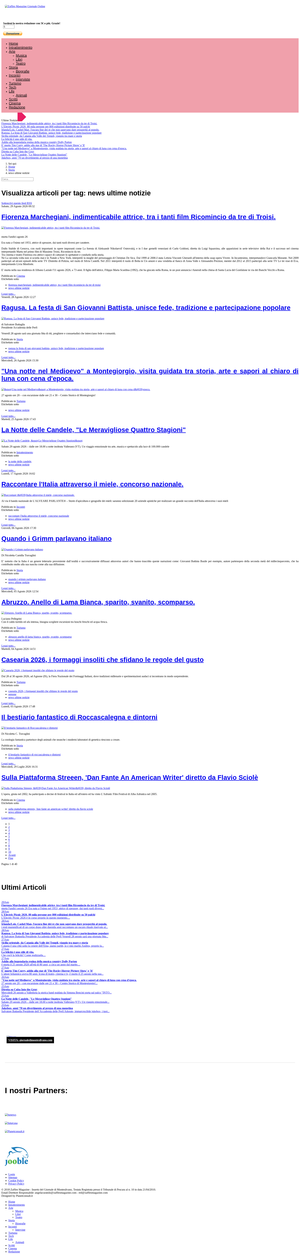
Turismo (15, 83)
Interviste (23, 79)
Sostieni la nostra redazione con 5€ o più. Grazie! (31, 23)
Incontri (14, 75)
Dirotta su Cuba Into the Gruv (17, 151)
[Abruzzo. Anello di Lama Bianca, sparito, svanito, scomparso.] (36, 612)
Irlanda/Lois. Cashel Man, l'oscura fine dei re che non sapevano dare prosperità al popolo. (50, 129)
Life (11, 91)
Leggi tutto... (8, 293)
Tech (12, 87)
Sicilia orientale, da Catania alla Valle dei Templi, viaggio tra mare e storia (41, 135)
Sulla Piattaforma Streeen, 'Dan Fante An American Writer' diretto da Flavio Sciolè (129, 777)
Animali (21, 95)
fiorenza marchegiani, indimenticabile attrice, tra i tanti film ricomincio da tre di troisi (54, 284)
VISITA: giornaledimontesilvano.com (30, 1040)
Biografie (22, 71)
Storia (13, 67)
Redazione (17, 107)
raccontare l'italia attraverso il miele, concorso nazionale (38, 515)
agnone (12, 694)
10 (9, 851)
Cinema (15, 103)
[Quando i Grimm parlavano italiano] (22, 549)
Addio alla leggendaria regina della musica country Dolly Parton (36, 142)
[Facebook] (12, 16)
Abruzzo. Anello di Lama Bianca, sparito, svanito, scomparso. (98, 602)
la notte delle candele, (20, 461)
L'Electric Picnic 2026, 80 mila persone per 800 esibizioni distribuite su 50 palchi (45, 126)
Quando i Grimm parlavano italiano (56, 538)
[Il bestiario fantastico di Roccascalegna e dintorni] (29, 727)
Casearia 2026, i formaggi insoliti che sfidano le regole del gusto (102, 659)
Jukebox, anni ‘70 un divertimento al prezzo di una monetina (34, 157)
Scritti (13, 99)
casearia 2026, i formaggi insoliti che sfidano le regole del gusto (43, 691)
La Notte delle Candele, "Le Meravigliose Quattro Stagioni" (34, 154)
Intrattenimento (20, 47)
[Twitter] (15, 16)
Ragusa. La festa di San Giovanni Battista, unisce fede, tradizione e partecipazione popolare (51, 132)
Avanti (12, 855)
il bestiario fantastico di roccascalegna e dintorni (34, 754)
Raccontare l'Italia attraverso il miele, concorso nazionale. (92, 484)
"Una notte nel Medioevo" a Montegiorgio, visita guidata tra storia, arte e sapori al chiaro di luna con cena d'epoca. (64, 148)
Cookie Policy (16, 1180)
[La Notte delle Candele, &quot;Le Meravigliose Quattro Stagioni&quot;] (42, 440)
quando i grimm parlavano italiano (27, 579)
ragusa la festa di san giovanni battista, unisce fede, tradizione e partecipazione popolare (56, 348)
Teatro (21, 63)
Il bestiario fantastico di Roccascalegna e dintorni (79, 717)
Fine (10, 858)
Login (11, 1174)
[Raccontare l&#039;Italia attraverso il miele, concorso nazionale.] (38, 495)
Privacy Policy (16, 1183)
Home (13, 43)
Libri (19, 59)
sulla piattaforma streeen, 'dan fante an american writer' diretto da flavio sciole (50, 808)
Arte (12, 51)
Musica (21, 55)
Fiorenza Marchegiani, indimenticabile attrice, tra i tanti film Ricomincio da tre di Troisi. (49, 123)
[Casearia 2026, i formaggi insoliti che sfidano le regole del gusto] (37, 670)
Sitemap (12, 1177)
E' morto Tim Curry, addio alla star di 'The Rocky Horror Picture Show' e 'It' (43, 145)
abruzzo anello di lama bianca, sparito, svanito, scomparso (40, 636)
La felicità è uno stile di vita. (16, 139)
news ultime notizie (19, 288)
